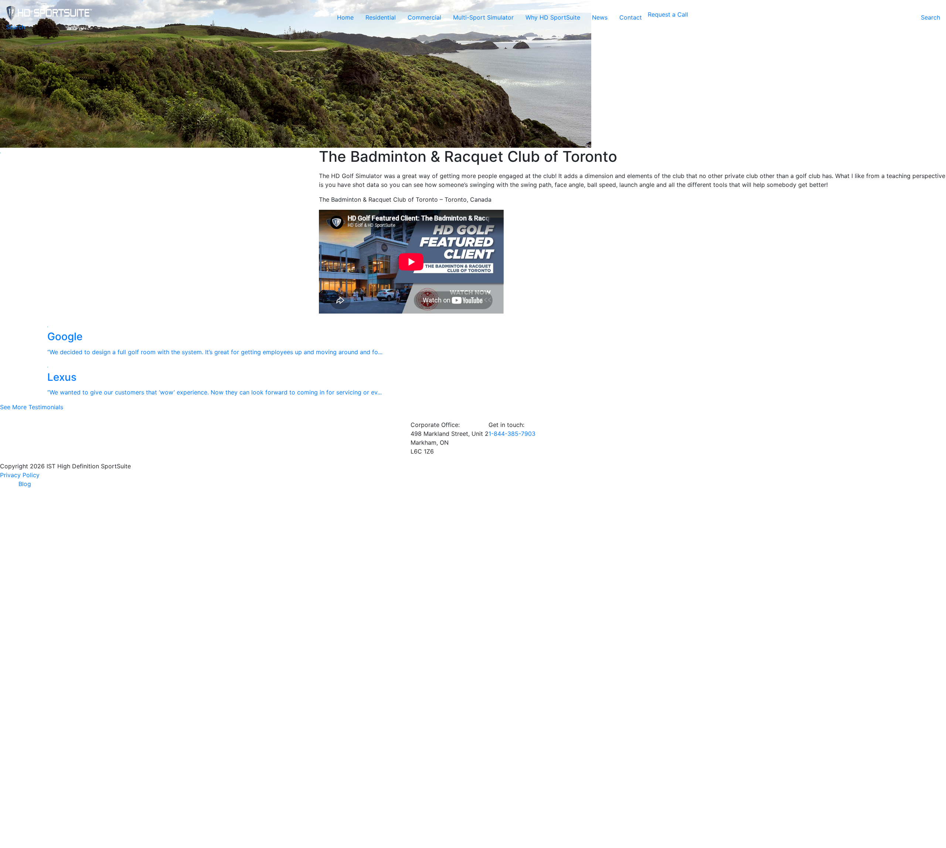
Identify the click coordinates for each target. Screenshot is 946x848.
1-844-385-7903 (512, 433)
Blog (24, 484)
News (600, 17)
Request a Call (668, 14)
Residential (380, 17)
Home (345, 17)
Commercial (424, 17)
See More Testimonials (31, 407)
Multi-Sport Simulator (483, 17)
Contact (630, 17)
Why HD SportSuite (552, 17)
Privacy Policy (20, 475)
